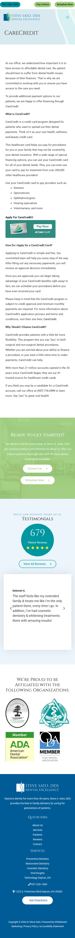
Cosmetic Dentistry (37, 868)
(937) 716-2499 (46, 390)
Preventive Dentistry (37, 858)
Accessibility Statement (51, 926)
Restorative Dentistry (37, 863)
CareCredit (50, 319)
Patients (37, 834)
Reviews (37, 839)
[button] (10, 4)
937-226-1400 (39, 884)
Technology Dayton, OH (37, 877)
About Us (37, 825)
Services (37, 830)
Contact (37, 844)
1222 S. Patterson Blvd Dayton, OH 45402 (38, 891)
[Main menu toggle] (68, 17)
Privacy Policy (30, 926)
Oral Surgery (38, 873)
